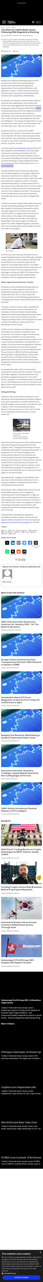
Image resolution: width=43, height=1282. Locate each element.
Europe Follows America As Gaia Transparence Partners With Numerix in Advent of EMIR (21, 662)
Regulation (14, 27)
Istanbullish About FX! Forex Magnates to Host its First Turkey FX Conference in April (20, 700)
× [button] (40, 1252)
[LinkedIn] (13, 543)
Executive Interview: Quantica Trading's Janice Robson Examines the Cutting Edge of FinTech (19, 773)
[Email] (19, 543)
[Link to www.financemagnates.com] (21, 241)
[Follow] (13, 553)
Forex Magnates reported (23, 148)
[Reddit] (19, 552)
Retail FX (8, 27)
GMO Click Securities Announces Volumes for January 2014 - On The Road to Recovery (20, 624)
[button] (21, 1273)
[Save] (24, 553)
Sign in (38, 22)
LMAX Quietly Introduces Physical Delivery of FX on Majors (19, 809)
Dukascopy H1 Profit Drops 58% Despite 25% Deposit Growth (17, 961)
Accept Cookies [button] (21, 1277)
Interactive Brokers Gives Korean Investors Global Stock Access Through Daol (19, 925)
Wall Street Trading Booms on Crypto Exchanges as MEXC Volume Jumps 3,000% (21, 852)
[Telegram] (24, 543)
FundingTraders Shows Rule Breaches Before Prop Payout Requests (21, 888)
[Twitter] (7, 543)
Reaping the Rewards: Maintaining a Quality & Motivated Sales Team (20, 736)
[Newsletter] (33, 22)
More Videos (8, 1024)
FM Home (2, 27)
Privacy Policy (14, 1271)
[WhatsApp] (7, 552)
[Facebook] (30, 543)
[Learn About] (36, 544)
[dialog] (21, 1266)
